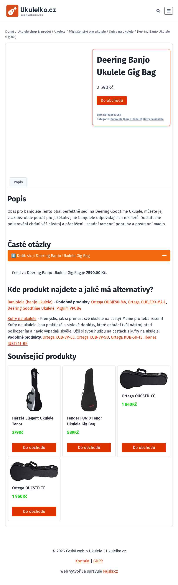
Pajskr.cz (110, 571)
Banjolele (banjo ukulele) (126, 119)
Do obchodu (112, 100)
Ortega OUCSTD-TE (28, 488)
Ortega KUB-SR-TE (127, 337)
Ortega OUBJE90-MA (108, 302)
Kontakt (82, 561)
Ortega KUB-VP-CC (59, 337)
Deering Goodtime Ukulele (31, 308)
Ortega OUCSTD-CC (138, 396)
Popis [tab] (18, 182)
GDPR (98, 561)
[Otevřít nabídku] (168, 10)
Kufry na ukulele (153, 119)
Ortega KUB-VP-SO (93, 337)
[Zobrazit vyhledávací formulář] (158, 11)
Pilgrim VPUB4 (68, 308)
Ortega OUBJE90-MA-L (147, 302)
